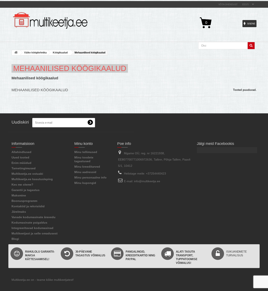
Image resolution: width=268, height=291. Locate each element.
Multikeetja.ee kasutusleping (32, 179)
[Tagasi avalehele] (16, 52)
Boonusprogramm (24, 200)
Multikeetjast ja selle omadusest (35, 233)
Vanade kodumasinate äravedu (33, 217)
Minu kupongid (85, 183)
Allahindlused (21, 152)
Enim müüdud (21, 162)
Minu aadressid (85, 172)
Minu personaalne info (90, 177)
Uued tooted (20, 157)
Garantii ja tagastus (26, 190)
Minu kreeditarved (87, 166)
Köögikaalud (60, 52)
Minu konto (83, 144)
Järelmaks (19, 211)
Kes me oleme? (22, 184)
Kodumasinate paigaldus (29, 222)
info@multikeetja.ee (147, 181)
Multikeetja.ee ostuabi (27, 173)
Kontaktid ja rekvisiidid (28, 206)
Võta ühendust (228, 4)
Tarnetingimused (24, 168)
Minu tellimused (85, 152)
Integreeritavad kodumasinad (32, 228)
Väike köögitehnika (35, 52)
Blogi (15, 238)
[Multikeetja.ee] (50, 20)
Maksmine (19, 195)
